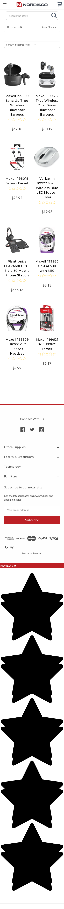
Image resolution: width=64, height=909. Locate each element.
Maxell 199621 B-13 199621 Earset (47, 344)
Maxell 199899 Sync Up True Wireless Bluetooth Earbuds (17, 105)
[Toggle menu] (4, 4)
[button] (32, 27)
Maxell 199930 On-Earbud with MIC (47, 266)
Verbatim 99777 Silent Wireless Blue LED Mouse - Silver (47, 188)
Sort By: (10, 44)
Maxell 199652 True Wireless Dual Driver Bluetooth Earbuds (47, 105)
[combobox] (32, 16)
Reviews (8, 565)
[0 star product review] (17, 122)
